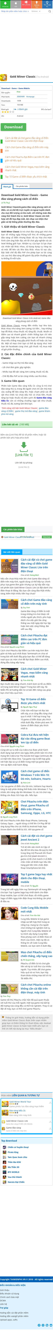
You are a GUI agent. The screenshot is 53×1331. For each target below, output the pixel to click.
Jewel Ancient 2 (39, 856)
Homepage (30, 96)
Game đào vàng (39, 578)
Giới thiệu (4, 1290)
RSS (47, 1325)
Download (5, 88)
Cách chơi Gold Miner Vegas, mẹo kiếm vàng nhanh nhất (34, 672)
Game (14, 88)
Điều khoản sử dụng (9, 1293)
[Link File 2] (24, 467)
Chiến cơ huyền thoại (18, 1147)
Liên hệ (3, 1304)
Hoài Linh (26, 782)
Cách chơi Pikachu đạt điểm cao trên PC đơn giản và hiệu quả (34, 639)
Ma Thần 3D (13, 1167)
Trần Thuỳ (6, 996)
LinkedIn (51, 1325)
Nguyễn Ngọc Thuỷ (30, 707)
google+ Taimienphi (43, 1325)
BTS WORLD (13, 1172)
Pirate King (13, 1152)
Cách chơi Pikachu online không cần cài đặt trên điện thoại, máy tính (36, 988)
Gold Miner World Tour (20, 1101)
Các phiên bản (22, 186)
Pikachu (14, 650)
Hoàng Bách (34, 575)
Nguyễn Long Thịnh (17, 647)
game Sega (20, 892)
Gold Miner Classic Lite (25, 587)
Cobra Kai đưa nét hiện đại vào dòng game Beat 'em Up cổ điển (35, 738)
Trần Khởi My (28, 680)
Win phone (26, 5)
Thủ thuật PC (47, 6)
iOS (16, 6)
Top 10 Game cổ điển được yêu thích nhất (26, 176)
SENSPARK (21, 96)
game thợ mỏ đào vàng (26, 411)
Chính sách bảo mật (9, 1297)
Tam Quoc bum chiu (17, 1157)
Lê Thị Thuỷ (5, 203)
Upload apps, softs (9, 1319)
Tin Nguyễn (34, 886)
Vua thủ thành (15, 1177)
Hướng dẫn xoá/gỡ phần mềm (14, 1316)
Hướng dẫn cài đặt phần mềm (14, 1312)
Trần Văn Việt (35, 915)
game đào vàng (28, 207)
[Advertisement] (26, 46)
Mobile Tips (36, 6)
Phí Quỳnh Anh (28, 960)
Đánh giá (7, 186)
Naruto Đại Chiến (16, 1182)
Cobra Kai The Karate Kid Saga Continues (29, 755)
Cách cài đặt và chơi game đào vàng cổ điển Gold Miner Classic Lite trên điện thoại (26, 139)
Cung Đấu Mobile (40, 931)
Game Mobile (24, 88)
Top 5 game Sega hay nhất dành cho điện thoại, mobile (36, 878)
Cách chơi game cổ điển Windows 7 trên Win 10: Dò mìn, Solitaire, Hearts (36, 774)
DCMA (3, 1300)
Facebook (39, 1325)
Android (5, 6)
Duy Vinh (26, 607)
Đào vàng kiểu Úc (17, 1110)
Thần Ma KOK (14, 1162)
